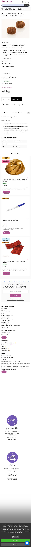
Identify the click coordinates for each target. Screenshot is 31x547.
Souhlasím (15, 540)
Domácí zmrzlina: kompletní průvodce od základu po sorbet (15, 363)
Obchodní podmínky (6, 324)
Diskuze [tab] (20, 113)
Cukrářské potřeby (17, 141)
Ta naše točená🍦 (5, 350)
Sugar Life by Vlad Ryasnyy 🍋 (8, 342)
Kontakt (3, 310)
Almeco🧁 (3, 346)
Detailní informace (6, 73)
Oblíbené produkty (5, 312)
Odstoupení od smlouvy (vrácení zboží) (10, 325)
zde (21, 532)
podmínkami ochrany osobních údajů (15, 300)
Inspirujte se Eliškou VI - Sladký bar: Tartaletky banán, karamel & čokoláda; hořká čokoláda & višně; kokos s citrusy (15, 366)
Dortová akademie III (6, 355)
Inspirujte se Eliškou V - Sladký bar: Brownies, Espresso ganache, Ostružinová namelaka (14, 368)
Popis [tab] (6, 113)
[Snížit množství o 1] (3, 99)
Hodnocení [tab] (13, 113)
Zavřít (26, 108)
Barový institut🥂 (5, 348)
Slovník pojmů (4, 327)
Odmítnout (15, 544)
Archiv (4, 337)
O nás (2, 313)
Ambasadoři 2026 (5, 332)
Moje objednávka (5, 308)
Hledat (26, 5)
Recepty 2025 (4, 334)
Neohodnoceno (12, 77)
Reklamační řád (5, 322)
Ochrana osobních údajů (7, 315)
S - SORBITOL (4, 359)
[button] (27, 543)
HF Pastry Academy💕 (6, 344)
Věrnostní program (5, 320)
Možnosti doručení (8, 83)
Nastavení (15, 536)
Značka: (6, 78)
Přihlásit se (15, 295)
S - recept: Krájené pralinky (7, 357)
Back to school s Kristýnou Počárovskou (10, 361)
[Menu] (28, 2)
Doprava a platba (5, 317)
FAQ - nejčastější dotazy (7, 318)
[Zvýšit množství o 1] (9, 99)
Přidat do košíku (16, 99)
